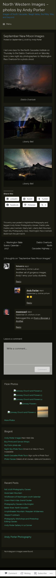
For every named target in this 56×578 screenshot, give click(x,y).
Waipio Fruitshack (12, 515)
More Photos (9, 420)
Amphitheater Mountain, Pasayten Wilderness (23, 511)
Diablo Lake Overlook (13, 228)
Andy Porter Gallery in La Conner (18, 525)
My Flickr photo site (12, 445)
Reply (18, 281)
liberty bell (27, 228)
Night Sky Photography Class (16, 231)
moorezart (21, 312)
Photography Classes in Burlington (19, 504)
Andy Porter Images (12, 438)
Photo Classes (10, 459)
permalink (20, 234)
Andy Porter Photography (17, 537)
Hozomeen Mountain (13, 493)
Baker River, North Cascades (16, 508)
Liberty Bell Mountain (42, 228)
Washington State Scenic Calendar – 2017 (13, 245)
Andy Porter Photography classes (24, 225)
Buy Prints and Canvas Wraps (16, 442)
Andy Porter (37, 40)
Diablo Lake (44, 225)
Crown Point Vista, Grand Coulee (18, 500)
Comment (42, 369)
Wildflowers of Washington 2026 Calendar (22, 497)
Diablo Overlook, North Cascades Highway (42, 245)
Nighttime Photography (34, 222)
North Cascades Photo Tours (16, 455)
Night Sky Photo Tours (13, 449)
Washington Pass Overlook (40, 231)
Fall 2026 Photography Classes (17, 489)
